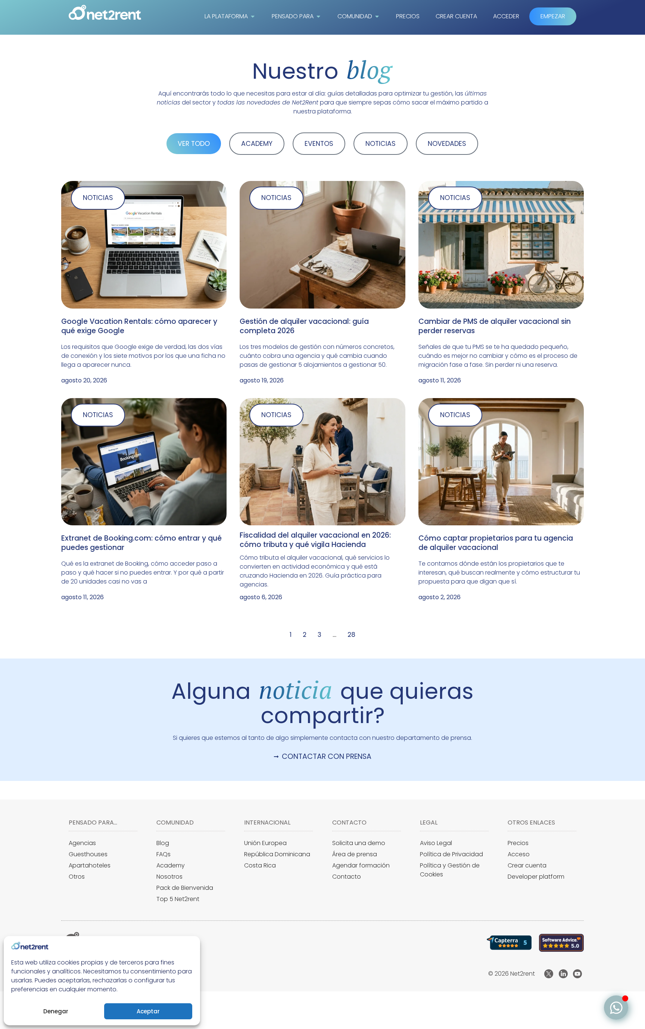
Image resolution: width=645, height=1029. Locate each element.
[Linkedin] (563, 973)
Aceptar (148, 1011)
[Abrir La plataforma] (253, 16)
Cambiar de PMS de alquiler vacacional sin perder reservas (494, 326)
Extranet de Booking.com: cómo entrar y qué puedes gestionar (141, 543)
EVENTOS (319, 143)
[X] (548, 973)
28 (351, 634)
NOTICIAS (380, 143)
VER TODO (194, 143)
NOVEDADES (447, 143)
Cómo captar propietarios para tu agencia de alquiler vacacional (495, 543)
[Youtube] (577, 973)
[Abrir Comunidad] (377, 16)
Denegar (55, 1011)
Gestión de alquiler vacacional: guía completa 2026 (304, 326)
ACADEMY (256, 143)
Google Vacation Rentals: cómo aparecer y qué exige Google (139, 326)
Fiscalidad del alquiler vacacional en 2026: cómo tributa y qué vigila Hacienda (315, 540)
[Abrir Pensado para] (318, 16)
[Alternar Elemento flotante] (616, 1007)
